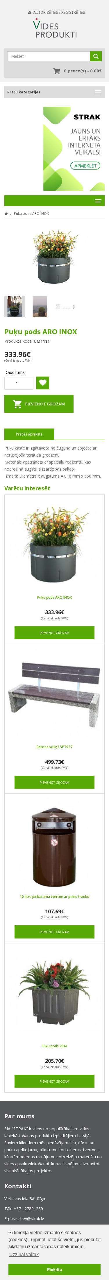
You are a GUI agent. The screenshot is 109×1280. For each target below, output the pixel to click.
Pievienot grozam (45, 404)
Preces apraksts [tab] (29, 434)
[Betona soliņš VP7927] (54, 694)
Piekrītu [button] (54, 1269)
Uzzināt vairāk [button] (24, 1254)
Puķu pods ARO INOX (31, 213)
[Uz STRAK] (74, 149)
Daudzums (14, 372)
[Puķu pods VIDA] (54, 993)
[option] (74, 144)
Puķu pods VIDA (54, 1046)
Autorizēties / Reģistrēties (59, 12)
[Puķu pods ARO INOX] (54, 545)
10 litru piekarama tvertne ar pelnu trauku (54, 896)
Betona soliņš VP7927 (54, 746)
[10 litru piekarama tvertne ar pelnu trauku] (54, 844)
